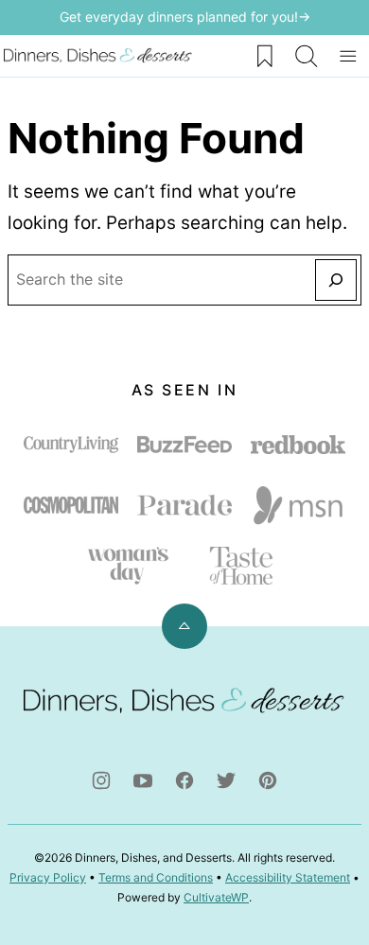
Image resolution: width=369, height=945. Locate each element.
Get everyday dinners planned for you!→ (185, 17)
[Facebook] (184, 780)
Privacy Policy (47, 877)
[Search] (306, 56)
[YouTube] (143, 780)
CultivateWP (216, 897)
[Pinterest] (268, 780)
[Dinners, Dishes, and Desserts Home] (98, 55)
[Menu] (348, 56)
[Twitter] (226, 780)
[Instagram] (101, 780)
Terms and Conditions (155, 877)
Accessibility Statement (287, 877)
